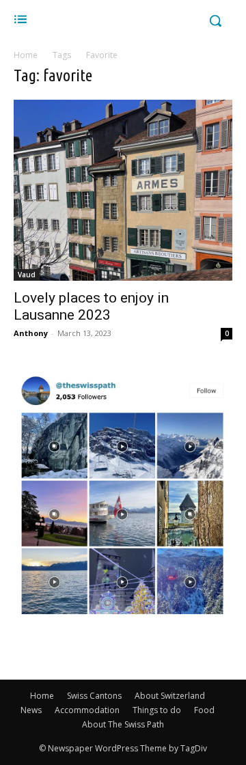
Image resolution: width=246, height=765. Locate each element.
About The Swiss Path (123, 724)
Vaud (27, 274)
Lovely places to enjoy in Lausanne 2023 (91, 306)
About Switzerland (170, 695)
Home (26, 55)
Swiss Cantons (94, 695)
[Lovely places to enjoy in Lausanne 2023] (123, 190)
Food (204, 710)
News (31, 710)
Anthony (31, 333)
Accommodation (87, 710)
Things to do (157, 710)
